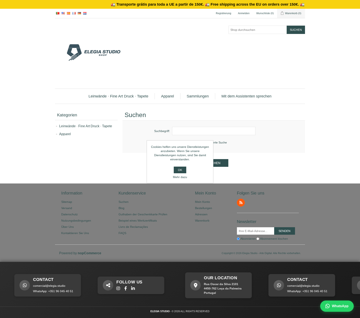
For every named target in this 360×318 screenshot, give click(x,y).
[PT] (57, 13)
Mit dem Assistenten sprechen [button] (246, 96)
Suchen (296, 29)
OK (180, 170)
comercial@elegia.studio (44, 285)
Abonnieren (248, 238)
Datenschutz (69, 214)
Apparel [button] (167, 96)
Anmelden (244, 13)
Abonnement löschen (274, 238)
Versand (66, 208)
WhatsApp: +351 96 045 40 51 (48, 291)
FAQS (122, 233)
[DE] (79, 13)
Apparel (65, 134)
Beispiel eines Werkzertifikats (138, 220)
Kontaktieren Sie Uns (75, 233)
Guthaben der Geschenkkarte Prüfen (143, 214)
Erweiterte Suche (215, 142)
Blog (121, 208)
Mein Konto (202, 201)
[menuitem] (118, 96)
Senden (284, 231)
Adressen (201, 214)
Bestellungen (203, 208)
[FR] (73, 13)
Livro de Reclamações (133, 226)
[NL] (84, 13)
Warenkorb (202, 220)
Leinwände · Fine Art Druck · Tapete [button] (118, 96)
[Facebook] (120, 288)
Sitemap (66, 201)
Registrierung (223, 13)
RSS (241, 203)
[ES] (68, 13)
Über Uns (67, 226)
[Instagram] (113, 288)
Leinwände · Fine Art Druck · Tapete (85, 126)
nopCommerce (89, 253)
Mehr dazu (180, 177)
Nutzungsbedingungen (76, 220)
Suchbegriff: (162, 131)
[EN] (63, 13)
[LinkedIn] (128, 288)
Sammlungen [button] (198, 96)
